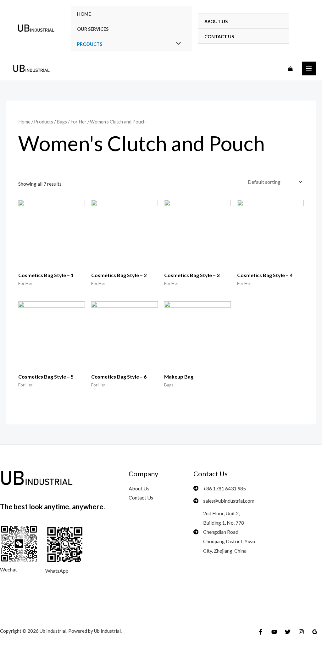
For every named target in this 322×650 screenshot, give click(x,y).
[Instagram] (301, 632)
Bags (62, 121)
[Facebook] (261, 632)
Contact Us (219, 36)
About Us (216, 21)
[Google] (315, 632)
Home (84, 14)
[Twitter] (288, 632)
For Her (78, 121)
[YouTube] (274, 632)
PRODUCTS (89, 44)
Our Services (92, 29)
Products (43, 121)
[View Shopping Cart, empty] (291, 68)
